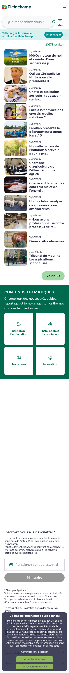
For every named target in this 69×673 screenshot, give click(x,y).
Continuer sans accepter (34, 651)
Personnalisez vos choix (34, 666)
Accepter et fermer (34, 659)
